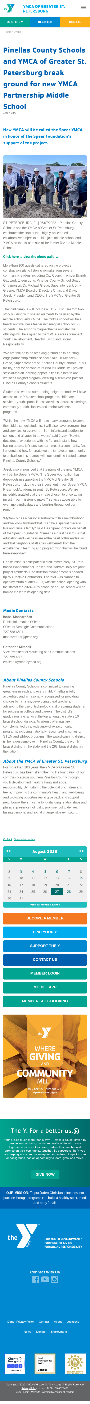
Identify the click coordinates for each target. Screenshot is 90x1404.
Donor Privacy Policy (20, 1321)
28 (69, 892)
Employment (59, 1331)
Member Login (45, 973)
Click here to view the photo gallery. (30, 256)
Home (7, 31)
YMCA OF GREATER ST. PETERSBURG (44, 9)
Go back (7, 839)
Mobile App (44, 987)
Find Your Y (45, 932)
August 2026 (45, 851)
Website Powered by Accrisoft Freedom (52, 1392)
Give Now (45, 1174)
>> (81, 851)
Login (26, 1392)
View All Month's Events (45, 904)
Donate (75, 22)
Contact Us (45, 959)
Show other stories (24, 839)
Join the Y (15, 22)
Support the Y (45, 946)
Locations (73, 1321)
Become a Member (45, 918)
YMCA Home (11, 8)
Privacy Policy (29, 1388)
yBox (18, 1392)
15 (81, 878)
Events (17, 31)
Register (45, 22)
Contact (44, 1321)
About (58, 1321)
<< (8, 851)
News (27, 1331)
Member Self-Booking (45, 1001)
